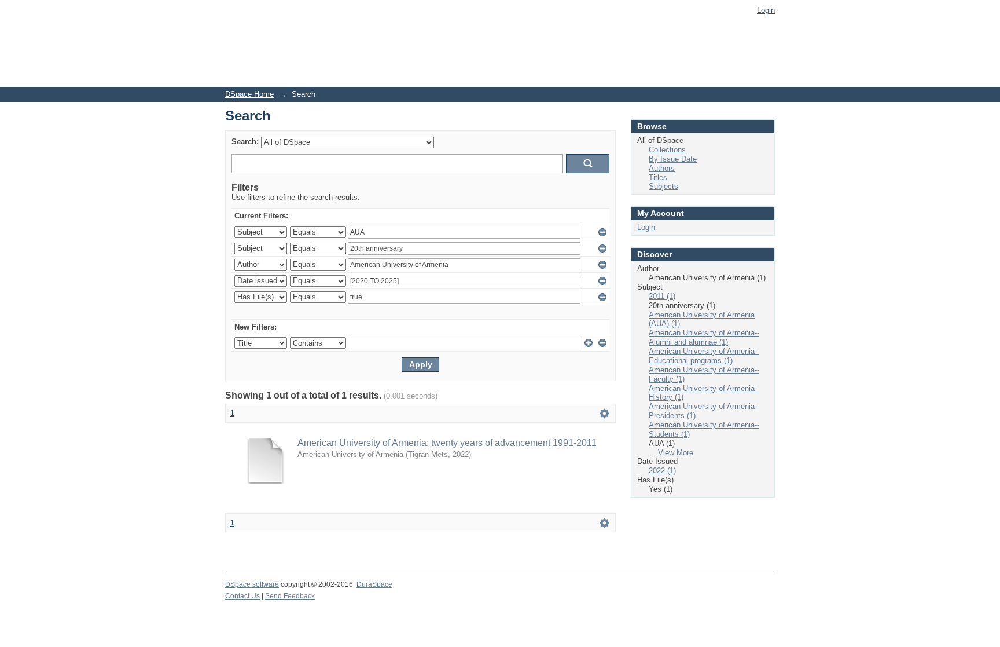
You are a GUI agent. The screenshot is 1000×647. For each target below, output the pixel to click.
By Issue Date (673, 159)
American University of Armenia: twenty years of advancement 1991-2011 (447, 443)
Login (766, 10)
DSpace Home (249, 94)
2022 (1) (662, 470)
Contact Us (242, 596)
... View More (671, 452)
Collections (667, 149)
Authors (662, 168)
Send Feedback (290, 596)
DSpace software (252, 584)
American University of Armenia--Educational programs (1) (704, 356)
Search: (245, 141)
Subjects (663, 186)
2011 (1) (662, 296)
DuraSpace (374, 584)
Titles (658, 177)
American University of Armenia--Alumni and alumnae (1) (704, 337)
